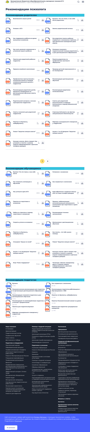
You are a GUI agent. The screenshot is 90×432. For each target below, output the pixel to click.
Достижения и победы (13, 340)
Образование (62, 352)
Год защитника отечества (40, 393)
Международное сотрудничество (69, 360)
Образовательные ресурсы (14, 347)
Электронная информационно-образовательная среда (42, 386)
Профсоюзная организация (14, 360)
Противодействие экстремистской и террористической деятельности (43, 378)
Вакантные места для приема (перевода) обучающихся (67, 370)
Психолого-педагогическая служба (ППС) (43, 337)
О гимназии (9, 329)
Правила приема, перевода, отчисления (67, 391)
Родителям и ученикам (39, 345)
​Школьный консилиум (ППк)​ (41, 334)
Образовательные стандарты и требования (68, 363)
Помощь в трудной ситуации (41, 326)
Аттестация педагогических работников (15, 352)
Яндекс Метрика (40, 417)
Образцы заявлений (38, 367)
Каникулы (35, 354)
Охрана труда (10, 377)
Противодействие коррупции (68, 336)
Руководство (62, 358)
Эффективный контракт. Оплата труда (16, 372)
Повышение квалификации (15, 358)
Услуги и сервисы (38, 375)
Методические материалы (14, 380)
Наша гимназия (11, 326)
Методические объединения (15, 375)
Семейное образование (39, 365)
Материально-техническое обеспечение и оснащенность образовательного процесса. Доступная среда (68, 384)
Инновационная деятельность (68, 334)
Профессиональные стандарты (16, 350)
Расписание (62, 326)
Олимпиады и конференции (41, 362)
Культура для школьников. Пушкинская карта (40, 382)
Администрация (11, 331)
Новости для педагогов (13, 393)
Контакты (61, 402)
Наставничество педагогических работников (16, 382)
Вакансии (9, 362)
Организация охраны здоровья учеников (68, 395)
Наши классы (10, 338)
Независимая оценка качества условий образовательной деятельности (68, 410)
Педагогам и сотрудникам (14, 343)
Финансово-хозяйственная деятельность (66, 374)
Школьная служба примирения (42, 340)
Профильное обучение (13, 335)
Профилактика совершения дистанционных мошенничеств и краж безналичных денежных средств (16, 367)
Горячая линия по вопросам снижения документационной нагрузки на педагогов (15, 389)
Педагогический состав (13, 333)
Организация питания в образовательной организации (68, 355)
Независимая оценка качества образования (68, 405)
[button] (78, 2)
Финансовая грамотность (14, 386)
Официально (62, 329)
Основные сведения (64, 345)
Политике (18, 421)
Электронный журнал (13, 345)
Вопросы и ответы (64, 399)
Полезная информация (39, 347)
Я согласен (11, 427)
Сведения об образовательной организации (68, 342)
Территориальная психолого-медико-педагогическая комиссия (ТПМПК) (43, 330)
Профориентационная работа (68, 338)
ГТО (33, 373)
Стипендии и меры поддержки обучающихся (68, 367)
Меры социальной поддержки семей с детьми (42, 389)
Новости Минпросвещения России (17, 356)
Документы (61, 347)
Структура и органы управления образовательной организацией (68, 378)
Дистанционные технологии (67, 332)
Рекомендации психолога (40, 342)
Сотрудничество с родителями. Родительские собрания (42, 370)
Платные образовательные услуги (69, 350)
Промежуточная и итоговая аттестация (41, 357)
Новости (35, 352)
